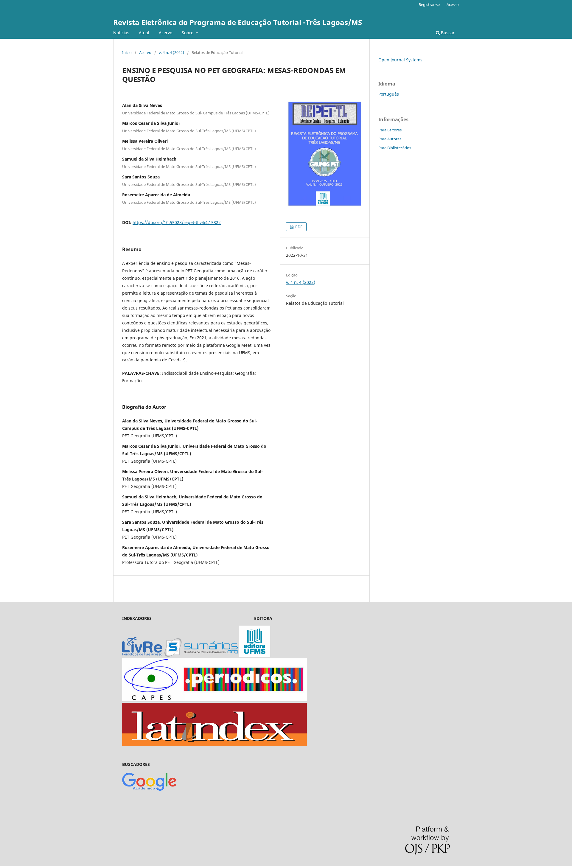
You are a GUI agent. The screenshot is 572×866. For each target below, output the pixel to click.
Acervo (165, 32)
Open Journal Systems (400, 60)
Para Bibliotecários (394, 147)
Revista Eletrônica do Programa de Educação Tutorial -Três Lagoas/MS (237, 22)
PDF (298, 226)
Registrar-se (429, 4)
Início (127, 52)
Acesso (453, 4)
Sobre (188, 32)
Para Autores (389, 139)
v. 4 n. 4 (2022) (171, 52)
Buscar (447, 32)
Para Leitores (390, 130)
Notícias (121, 32)
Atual (144, 32)
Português (388, 94)
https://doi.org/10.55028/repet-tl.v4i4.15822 (177, 222)
